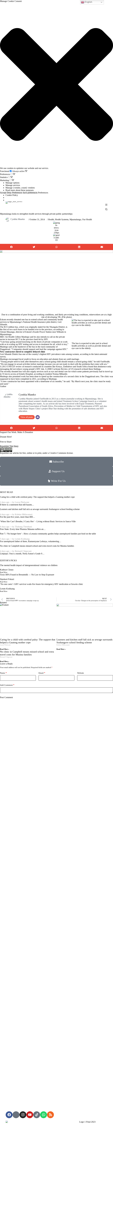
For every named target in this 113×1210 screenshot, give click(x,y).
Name (3, 673)
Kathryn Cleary (7, 570)
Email (42, 673)
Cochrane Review (60, 369)
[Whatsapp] (43, 1114)
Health (51, 219)
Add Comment (7, 685)
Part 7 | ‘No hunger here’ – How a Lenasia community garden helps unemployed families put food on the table (48, 533)
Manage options (12, 183)
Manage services (13, 185)
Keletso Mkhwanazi (23, 514)
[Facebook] (9, 1114)
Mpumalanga (75, 219)
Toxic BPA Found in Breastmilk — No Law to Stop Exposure (27, 574)
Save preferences (30, 192)
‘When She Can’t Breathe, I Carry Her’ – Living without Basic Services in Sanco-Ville (38, 521)
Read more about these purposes (20, 190)
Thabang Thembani (23, 526)
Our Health (87, 219)
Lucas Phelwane (22, 502)
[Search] (106, 209)
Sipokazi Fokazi (7, 579)
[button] (56, 84)
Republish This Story (9, 446)
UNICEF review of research (19, 366)
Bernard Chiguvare (23, 551)
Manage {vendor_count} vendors (20, 188)
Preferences (17, 192)
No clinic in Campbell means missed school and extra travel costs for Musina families (37, 546)
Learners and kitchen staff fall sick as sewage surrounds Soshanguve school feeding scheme (40, 509)
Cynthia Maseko (17, 219)
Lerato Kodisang (22, 539)
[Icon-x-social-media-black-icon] (16, 1114)
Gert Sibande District (9, 354)
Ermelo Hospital (26, 374)
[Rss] (50, 1114)
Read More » (4, 649)
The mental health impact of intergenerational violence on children (28, 565)
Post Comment (6, 697)
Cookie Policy (12, 195)
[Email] (38, 417)
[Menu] (106, 205)
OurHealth (105, 361)
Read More (3, 572)
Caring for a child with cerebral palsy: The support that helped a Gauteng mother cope (37, 497)
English (88, 2)
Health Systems (61, 219)
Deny (9, 192)
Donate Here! (6, 437)
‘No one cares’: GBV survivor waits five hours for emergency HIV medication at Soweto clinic (41, 584)
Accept (3, 192)
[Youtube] (29, 1114)
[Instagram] (22, 1114)
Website (80, 673)
